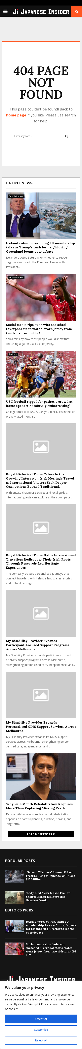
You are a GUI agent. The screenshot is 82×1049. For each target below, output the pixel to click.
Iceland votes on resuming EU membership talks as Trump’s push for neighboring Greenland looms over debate (40, 247)
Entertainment (16, 196)
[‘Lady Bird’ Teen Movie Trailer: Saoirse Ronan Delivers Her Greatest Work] (14, 897)
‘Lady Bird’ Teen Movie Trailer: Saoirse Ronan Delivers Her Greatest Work (48, 896)
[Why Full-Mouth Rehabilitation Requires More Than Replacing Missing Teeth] (41, 776)
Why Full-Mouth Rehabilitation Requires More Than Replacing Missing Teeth (39, 806)
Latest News (19, 183)
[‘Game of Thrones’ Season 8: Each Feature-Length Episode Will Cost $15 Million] (14, 876)
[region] (41, 1015)
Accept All (41, 1019)
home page (16, 115)
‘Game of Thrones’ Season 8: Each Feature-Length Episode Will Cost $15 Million (50, 875)
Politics (13, 354)
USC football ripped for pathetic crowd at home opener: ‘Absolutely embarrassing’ (39, 403)
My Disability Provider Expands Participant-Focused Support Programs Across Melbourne (37, 645)
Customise (41, 1029)
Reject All (41, 1040)
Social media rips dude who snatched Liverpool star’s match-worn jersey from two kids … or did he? (39, 329)
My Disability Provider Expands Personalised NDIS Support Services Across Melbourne (41, 726)
